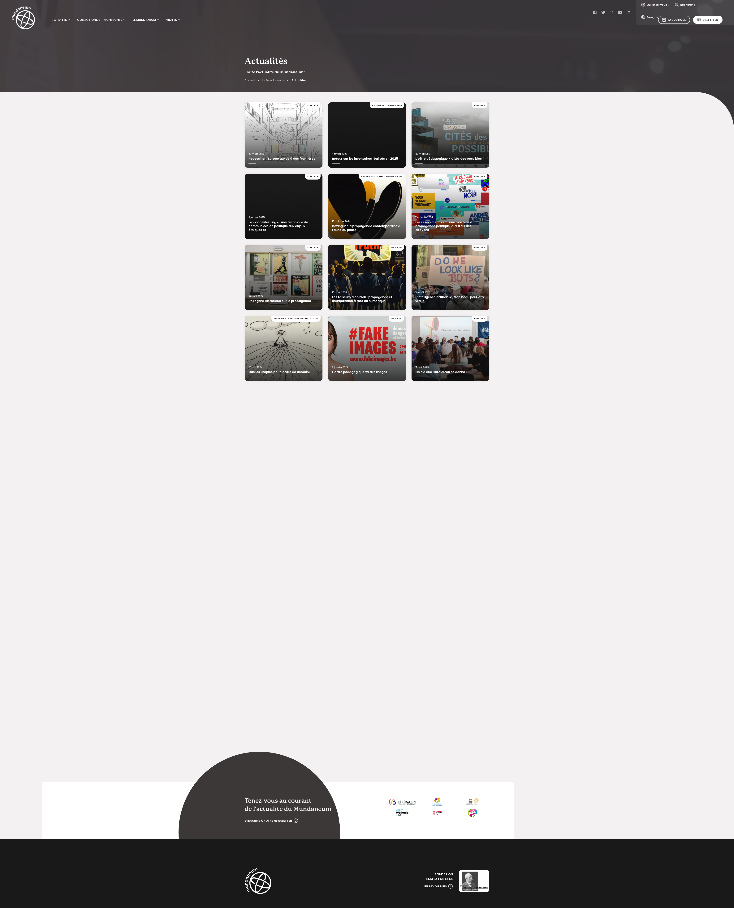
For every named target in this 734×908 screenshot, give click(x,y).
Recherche (687, 5)
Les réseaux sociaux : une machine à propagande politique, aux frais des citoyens (443, 226)
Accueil (250, 80)
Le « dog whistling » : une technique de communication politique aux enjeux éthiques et (278, 226)
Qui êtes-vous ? (658, 5)
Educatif (312, 105)
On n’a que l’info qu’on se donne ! (441, 372)
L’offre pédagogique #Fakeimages (359, 372)
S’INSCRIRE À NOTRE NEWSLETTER (268, 821)
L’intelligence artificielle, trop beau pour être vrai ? (450, 299)
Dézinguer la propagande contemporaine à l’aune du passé (366, 228)
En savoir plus (435, 886)
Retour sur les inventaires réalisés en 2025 (365, 158)
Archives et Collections (387, 105)
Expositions (311, 318)
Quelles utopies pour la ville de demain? (279, 372)
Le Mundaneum (273, 80)
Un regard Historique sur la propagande (279, 301)
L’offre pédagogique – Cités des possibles (448, 158)
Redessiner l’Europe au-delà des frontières (281, 158)
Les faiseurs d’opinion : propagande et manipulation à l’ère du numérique (362, 299)
